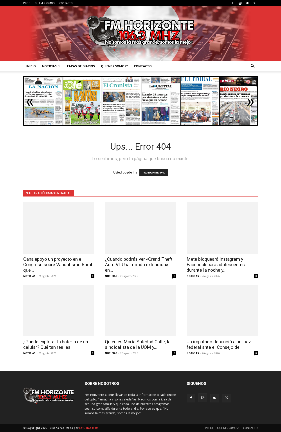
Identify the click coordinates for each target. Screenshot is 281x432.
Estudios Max (88, 428)
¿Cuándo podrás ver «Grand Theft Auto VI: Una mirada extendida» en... (139, 265)
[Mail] (247, 3)
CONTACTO (66, 3)
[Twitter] (254, 3)
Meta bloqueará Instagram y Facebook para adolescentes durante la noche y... (216, 265)
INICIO (27, 3)
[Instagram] (240, 3)
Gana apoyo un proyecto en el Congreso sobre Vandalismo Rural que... (57, 265)
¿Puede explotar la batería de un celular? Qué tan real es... (55, 344)
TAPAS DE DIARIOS (81, 66)
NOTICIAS (49, 66)
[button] (252, 66)
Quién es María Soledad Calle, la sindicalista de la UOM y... (138, 344)
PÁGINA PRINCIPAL (154, 172)
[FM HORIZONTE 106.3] (140, 33)
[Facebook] (232, 3)
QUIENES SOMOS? (45, 3)
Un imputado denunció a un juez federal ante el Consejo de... (219, 344)
